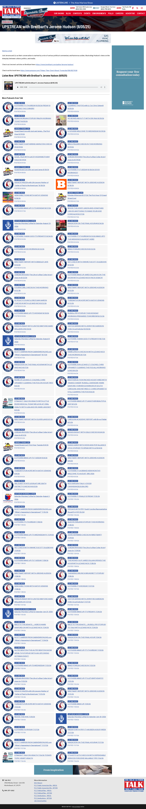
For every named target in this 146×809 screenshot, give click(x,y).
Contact (141, 13)
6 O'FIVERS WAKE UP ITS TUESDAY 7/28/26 (31, 560)
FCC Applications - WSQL (42, 795)
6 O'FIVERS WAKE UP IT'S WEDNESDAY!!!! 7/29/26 (34, 535)
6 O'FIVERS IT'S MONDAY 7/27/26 (81, 586)
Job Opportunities (40, 801)
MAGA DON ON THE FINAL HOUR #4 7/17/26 (86, 742)
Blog (68, 13)
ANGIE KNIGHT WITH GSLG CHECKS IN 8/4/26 (86, 432)
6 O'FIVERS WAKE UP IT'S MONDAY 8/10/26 (31, 313)
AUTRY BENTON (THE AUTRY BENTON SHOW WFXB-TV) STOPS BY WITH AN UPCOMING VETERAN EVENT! (33, 653)
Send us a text (7, 51)
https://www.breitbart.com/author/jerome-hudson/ (55, 64)
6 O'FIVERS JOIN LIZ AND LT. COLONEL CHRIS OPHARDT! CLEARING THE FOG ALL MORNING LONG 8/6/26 (86, 367)
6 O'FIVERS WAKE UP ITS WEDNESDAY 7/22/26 (32, 665)
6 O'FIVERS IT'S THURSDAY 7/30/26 (28, 522)
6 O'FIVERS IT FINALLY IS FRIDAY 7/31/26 (84, 496)
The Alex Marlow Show (74, 2)
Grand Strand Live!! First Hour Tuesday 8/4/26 (31, 445)
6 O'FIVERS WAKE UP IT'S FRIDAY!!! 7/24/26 (85, 612)
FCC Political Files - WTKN (43, 793)
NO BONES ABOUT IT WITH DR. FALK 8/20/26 (86, 118)
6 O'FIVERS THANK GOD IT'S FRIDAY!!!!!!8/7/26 (86, 339)
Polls (110, 13)
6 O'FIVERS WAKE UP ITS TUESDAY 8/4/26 (30, 458)
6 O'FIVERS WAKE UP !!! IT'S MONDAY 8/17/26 (32, 208)
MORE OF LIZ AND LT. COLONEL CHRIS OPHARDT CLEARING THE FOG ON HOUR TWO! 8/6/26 (33, 383)
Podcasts (7, 22)
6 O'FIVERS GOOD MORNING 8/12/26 (29, 249)
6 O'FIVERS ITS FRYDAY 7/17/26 (26, 729)
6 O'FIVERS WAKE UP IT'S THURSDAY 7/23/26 (85, 650)
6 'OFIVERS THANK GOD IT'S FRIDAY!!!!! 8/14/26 (33, 236)
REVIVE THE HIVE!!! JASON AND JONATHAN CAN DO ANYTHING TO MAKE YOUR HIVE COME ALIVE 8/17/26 (85, 211)
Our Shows (59, 13)
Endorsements (99, 13)
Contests (77, 13)
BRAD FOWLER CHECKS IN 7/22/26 (81, 665)
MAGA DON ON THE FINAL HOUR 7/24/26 (84, 637)
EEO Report (38, 783)
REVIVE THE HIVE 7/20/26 (24, 717)
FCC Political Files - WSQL (43, 790)
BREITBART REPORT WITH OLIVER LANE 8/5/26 (33, 419)
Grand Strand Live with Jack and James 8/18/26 (31, 170)
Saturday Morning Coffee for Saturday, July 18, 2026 (87, 717)
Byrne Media (76, 806)
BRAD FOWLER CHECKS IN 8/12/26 (81, 249)
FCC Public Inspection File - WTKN (46, 788)
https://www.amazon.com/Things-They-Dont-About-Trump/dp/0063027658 (49, 70)
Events (87, 13)
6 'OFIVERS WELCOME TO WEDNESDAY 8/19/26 (86, 131)
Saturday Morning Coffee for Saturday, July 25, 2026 (33, 612)
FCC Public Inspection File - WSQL (45, 785)
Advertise (130, 13)
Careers (119, 13)
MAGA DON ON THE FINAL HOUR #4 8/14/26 (86, 223)
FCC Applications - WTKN (43, 798)
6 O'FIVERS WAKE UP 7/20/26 (79, 704)
